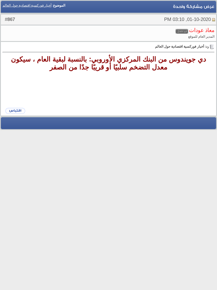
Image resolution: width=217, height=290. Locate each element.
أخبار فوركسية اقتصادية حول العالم (27, 5)
